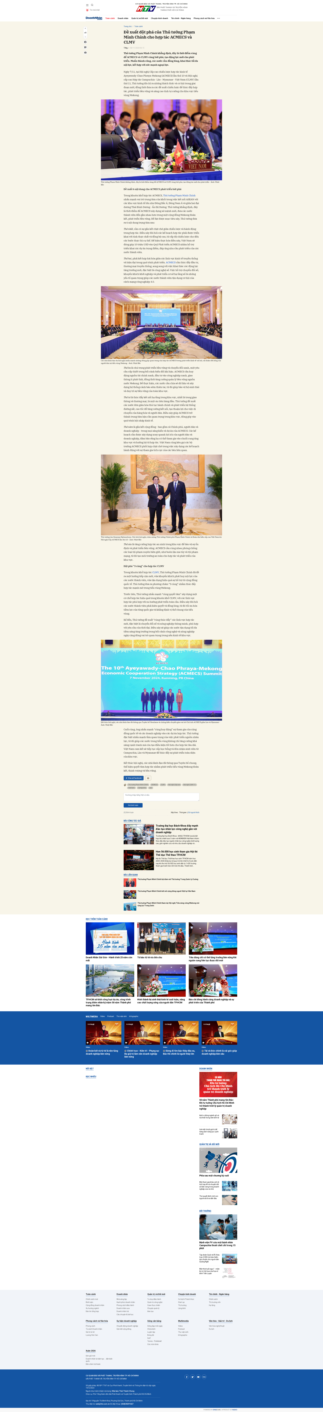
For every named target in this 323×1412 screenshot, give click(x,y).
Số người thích (193, 812)
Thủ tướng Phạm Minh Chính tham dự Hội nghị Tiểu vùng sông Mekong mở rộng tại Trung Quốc (168, 904)
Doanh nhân (123, 18)
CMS (217, 1410)
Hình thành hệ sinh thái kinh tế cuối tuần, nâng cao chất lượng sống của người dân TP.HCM (161, 1001)
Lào (150, 788)
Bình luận (89, 1302)
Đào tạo (150, 1311)
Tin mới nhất (95, 10)
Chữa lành (151, 1329)
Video (102, 1016)
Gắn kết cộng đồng (124, 1329)
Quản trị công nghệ (154, 1302)
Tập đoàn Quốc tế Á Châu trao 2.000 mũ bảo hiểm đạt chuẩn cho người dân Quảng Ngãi (209, 1258)
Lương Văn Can (92, 1335)
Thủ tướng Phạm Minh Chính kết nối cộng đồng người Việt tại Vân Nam (166, 891)
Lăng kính (182, 1308)
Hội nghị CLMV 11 (189, 785)
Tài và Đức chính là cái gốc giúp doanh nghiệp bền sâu (219, 1052)
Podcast (110, 1016)
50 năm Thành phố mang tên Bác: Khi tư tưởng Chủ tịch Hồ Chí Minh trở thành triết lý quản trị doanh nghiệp (216, 1104)
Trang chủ (128, 26)
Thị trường (182, 1305)
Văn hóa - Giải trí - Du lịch (221, 1321)
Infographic (133, 1016)
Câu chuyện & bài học (125, 1314)
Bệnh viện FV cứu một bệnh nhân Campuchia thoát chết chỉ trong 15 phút (217, 1245)
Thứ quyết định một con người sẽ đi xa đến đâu (208, 1197)
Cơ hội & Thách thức (186, 1299)
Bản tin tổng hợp (92, 1311)
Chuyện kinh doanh (159, 18)
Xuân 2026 (91, 1351)
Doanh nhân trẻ (123, 1311)
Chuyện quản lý (153, 1308)
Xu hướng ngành (92, 1308)
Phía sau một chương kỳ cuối (214, 1175)
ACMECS (171, 262)
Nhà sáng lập (122, 1299)
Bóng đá (150, 1335)
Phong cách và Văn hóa (204, 18)
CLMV (155, 572)
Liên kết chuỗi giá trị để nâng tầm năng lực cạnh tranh (209, 1131)
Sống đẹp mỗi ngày (155, 1326)
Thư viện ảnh (121, 1016)
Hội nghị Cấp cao (174, 785)
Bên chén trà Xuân (93, 1364)
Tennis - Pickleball (154, 1341)
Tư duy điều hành (154, 1299)
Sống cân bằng (154, 1321)
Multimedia (92, 1016)
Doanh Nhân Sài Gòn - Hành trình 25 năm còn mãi (109, 959)
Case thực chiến (153, 1305)
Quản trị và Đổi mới (139, 18)
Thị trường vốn (215, 1302)
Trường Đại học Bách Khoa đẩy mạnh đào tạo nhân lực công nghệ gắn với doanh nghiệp (177, 829)
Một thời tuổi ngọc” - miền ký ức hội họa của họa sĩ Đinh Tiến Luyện (209, 1271)
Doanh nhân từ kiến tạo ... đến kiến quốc (99, 1360)
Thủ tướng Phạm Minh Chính (179, 195)
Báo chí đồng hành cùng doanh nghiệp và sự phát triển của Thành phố (211, 1001)
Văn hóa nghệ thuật (216, 1326)
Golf (149, 1338)
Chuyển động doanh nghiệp (127, 1326)
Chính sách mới (92, 1299)
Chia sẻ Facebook (135, 778)
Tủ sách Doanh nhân (94, 1329)
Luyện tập (151, 1332)
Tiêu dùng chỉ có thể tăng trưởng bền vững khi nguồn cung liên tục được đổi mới (212, 959)
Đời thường (205, 1211)
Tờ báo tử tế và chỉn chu (149, 957)
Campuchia (142, 788)
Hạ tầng (212, 1305)
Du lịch (211, 1329)
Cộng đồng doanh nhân (95, 1305)
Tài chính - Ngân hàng (181, 18)
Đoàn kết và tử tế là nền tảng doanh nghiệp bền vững (102, 1052)
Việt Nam (131, 788)
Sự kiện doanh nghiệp (127, 1321)
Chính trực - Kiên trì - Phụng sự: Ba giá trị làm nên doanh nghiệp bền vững (141, 1053)
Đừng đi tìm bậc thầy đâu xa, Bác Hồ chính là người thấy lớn (179, 1052)
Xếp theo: (174, 812)
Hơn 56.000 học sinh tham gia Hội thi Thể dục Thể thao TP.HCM (176, 853)
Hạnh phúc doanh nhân (126, 1302)
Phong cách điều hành (125, 1305)
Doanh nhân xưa (123, 1308)
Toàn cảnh (110, 18)
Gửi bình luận (133, 805)
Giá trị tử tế (90, 1332)
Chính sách (213, 1299)
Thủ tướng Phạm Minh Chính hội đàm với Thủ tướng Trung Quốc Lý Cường (168, 879)
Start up (181, 1302)
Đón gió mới (90, 1356)
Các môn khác (153, 1344)
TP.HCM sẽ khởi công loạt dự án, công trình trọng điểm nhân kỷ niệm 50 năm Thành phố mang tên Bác (108, 1002)
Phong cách (90, 1326)
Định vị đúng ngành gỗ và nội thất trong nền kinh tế (209, 1116)
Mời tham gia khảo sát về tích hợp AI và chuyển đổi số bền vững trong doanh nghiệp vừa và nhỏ (209, 1185)
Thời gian (182, 812)
